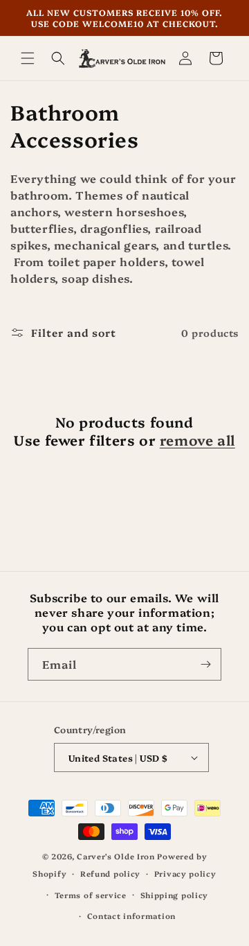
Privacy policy (185, 873)
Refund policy (110, 873)
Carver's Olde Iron (116, 856)
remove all (197, 439)
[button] (27, 58)
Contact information (131, 916)
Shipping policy (174, 895)
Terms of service (91, 895)
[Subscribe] (205, 664)
